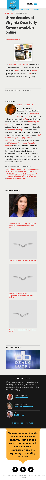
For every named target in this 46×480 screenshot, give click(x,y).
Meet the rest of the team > (23, 423)
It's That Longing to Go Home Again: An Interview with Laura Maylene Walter (22, 175)
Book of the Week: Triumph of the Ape (22, 260)
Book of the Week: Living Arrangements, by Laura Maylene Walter (21, 295)
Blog (20, 90)
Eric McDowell (19, 415)
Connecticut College (15, 130)
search (34, 70)
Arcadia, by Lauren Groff (15, 179)
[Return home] (13, 6)
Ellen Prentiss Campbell (23, 406)
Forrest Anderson (21, 398)
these (29, 73)
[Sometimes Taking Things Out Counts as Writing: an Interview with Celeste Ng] (23, 208)
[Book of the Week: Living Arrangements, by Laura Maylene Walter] (23, 278)
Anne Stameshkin (13, 39)
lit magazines (27, 90)
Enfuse (25, 119)
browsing (17, 70)
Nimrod (27, 116)
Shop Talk (9, 13)
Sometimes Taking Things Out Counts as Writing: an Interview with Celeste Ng (22, 170)
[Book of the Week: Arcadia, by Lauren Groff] (23, 314)
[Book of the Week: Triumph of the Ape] (23, 245)
